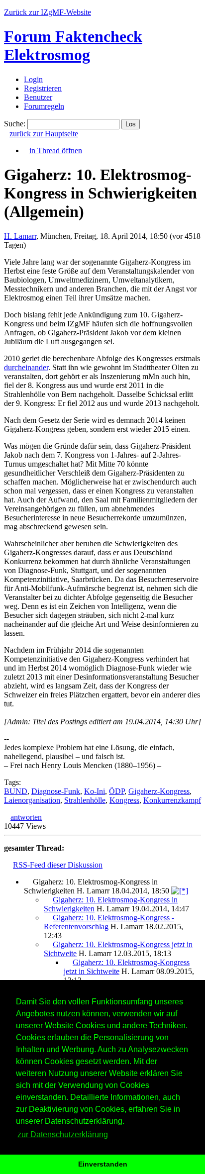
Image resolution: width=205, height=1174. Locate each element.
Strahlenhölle (84, 800)
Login (33, 79)
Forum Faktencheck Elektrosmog (73, 45)
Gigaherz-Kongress (159, 791)
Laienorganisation (32, 800)
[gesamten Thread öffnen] (179, 890)
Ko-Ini (94, 791)
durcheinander (26, 367)
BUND (15, 791)
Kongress (124, 800)
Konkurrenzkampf (172, 800)
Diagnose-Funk (55, 791)
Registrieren (43, 88)
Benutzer (38, 97)
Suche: (14, 123)
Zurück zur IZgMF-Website (47, 12)
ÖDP (116, 791)
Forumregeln (44, 106)
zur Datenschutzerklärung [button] (62, 1134)
